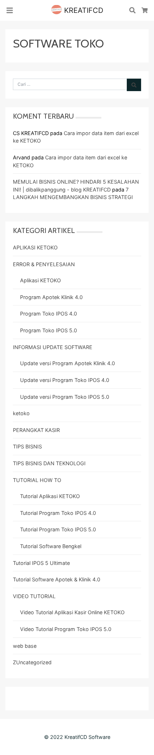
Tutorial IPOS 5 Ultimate (41, 563)
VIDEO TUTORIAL (34, 596)
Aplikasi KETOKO (40, 280)
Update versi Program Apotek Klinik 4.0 (67, 363)
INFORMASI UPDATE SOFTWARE (52, 347)
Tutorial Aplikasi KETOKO (50, 496)
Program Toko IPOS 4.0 (48, 314)
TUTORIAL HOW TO (37, 480)
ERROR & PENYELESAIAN (44, 264)
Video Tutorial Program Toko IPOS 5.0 (65, 629)
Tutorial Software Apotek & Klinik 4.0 (56, 579)
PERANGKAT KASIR (36, 430)
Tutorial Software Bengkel (50, 546)
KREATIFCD (82, 10)
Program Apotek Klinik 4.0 (51, 297)
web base (25, 646)
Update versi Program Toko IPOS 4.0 (64, 380)
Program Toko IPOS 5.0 (48, 330)
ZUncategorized (32, 662)
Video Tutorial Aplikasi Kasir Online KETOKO (72, 612)
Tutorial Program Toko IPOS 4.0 (58, 513)
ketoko (21, 413)
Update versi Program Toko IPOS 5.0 (64, 397)
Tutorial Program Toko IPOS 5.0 (58, 529)
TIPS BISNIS (27, 446)
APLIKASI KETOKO (35, 247)
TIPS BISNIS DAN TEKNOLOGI (49, 463)
